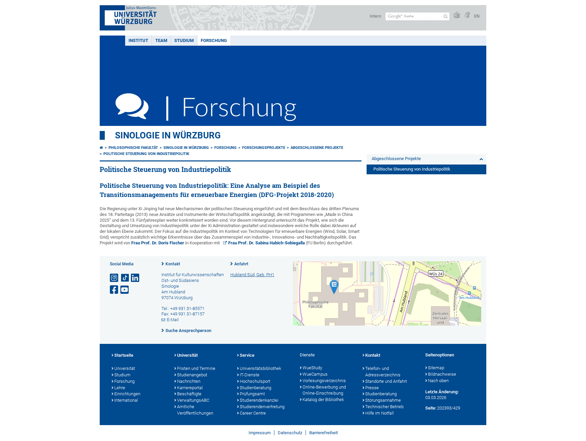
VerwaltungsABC (193, 400)
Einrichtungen (127, 393)
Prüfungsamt (252, 393)
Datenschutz (290, 432)
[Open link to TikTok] (125, 278)
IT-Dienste (249, 374)
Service (247, 355)
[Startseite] (101, 148)
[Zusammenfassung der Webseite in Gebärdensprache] (467, 15)
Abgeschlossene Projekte (317, 148)
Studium (184, 40)
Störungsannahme (383, 400)
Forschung (214, 40)
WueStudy (312, 367)
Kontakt (172, 264)
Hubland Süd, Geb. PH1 (252, 274)
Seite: (430, 408)
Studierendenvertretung (262, 406)
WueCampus (315, 374)
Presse (372, 387)
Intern (375, 16)
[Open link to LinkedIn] (135, 278)
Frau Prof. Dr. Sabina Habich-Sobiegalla (266, 242)
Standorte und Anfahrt (386, 381)
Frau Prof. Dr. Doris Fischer (157, 242)
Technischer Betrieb (384, 406)
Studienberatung (255, 387)
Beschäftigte (189, 393)
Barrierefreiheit (323, 432)
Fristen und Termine (196, 368)
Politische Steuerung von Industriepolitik (146, 154)
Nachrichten (188, 381)
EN (477, 16)
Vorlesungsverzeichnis (324, 380)
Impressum (260, 432)
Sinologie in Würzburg (168, 135)
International (126, 400)
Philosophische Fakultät (133, 148)
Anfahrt (241, 264)
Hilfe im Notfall (379, 413)
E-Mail (173, 319)
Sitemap (436, 367)
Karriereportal (190, 387)
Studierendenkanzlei (259, 400)
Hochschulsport (255, 381)
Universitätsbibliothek (260, 368)
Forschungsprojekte (263, 148)
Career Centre (253, 413)
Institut (138, 40)
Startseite (123, 355)
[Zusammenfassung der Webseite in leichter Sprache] (457, 15)
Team (161, 40)
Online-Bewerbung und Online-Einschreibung (324, 390)
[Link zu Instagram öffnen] (114, 278)
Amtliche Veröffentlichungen (195, 410)
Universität (124, 368)
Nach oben (438, 380)
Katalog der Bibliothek (323, 399)
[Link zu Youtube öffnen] (125, 290)
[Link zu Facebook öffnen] (114, 290)
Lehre (119, 387)
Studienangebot (192, 374)
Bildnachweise (442, 374)
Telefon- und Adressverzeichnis (383, 371)
